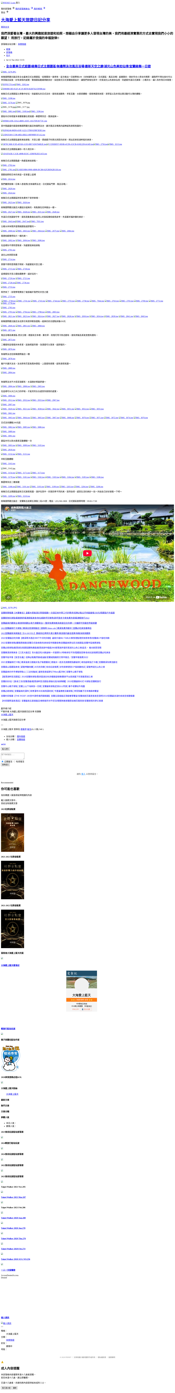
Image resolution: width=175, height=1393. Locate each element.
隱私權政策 (102, 1357)
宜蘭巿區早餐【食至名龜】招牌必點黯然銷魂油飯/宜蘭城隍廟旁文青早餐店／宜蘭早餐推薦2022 (44, 657)
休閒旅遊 (22, 44)
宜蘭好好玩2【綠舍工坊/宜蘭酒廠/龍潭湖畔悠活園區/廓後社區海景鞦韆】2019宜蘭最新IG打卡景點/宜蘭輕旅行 (51, 681)
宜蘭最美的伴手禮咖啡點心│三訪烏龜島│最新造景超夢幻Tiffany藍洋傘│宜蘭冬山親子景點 (42, 672)
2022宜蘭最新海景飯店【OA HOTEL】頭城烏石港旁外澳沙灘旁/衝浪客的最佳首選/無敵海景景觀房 (45, 633)
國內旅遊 (21, 736)
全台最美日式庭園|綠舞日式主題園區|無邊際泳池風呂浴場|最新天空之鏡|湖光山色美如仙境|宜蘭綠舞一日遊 (78, 66)
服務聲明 (112, 1357)
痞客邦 (23, 729)
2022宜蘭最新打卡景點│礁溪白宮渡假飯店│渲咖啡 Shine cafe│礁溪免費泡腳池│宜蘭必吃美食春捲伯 (46, 628)
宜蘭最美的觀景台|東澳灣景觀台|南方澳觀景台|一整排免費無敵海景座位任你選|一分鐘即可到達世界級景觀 (49, 623)
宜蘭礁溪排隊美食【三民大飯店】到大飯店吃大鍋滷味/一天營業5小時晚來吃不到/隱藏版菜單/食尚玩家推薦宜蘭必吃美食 (55, 652)
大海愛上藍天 (7, 715)
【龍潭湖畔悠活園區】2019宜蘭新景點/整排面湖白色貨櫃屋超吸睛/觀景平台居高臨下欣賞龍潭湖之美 (47, 677)
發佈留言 (5, 765)
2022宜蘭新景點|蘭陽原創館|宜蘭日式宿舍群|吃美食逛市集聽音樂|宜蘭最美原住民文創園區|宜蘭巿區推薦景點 (50, 643)
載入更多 (5, 749)
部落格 (9, 52)
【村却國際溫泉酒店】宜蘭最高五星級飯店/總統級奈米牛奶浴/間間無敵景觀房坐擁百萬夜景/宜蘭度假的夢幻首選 (52, 701)
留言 (29, 729)
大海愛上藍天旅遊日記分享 (25, 20)
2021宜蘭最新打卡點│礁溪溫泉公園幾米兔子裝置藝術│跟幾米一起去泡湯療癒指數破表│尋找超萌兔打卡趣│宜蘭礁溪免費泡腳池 (59, 662)
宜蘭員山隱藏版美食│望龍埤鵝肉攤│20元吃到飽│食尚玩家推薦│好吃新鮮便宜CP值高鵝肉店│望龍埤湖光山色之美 (53, 667)
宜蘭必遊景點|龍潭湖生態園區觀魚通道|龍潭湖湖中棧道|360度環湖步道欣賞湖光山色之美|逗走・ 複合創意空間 (51, 648)
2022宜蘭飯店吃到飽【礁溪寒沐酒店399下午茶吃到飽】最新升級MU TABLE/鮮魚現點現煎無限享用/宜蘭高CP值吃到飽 (55, 638)
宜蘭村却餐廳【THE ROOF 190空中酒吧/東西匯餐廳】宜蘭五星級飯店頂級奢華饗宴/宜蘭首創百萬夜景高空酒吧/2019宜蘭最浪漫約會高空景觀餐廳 (68, 696)
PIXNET (68, 1357)
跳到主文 (5, 27)
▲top (3, 744)
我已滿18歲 (6, 1388)
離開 (14, 1388)
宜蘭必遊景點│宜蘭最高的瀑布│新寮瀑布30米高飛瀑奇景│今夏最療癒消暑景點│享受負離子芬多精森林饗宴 (50, 691)
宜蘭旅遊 (21, 739)
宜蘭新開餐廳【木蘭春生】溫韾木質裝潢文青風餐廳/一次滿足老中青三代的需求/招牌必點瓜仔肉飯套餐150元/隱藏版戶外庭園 (58, 613)
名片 (8, 55)
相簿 (8, 49)
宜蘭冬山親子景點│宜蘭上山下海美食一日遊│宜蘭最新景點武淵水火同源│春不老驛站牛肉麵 (43, 686)
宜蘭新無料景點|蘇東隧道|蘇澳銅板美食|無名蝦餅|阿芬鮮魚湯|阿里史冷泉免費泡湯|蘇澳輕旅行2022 (45, 618)
